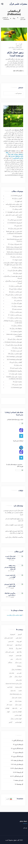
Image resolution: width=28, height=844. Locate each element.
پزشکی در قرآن (18, 267)
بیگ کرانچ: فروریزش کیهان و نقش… (9, 585)
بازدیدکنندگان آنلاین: (18, 740)
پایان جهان (14, 708)
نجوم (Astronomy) (17, 387)
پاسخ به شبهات (18, 259)
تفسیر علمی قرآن (9, 652)
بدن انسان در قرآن (17, 257)
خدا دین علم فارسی (18, 158)
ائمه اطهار (19, 201)
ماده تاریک (13, 690)
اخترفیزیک (12, 634)
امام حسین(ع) (18, 236)
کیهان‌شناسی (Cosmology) (15, 356)
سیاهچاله (19, 666)
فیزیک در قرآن (18, 348)
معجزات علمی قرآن (18, 4)
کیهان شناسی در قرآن (16, 353)
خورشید (11, 655)
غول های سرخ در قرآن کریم (14, 345)
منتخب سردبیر (18, 384)
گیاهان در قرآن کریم (16, 362)
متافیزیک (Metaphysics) (16, 371)
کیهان (8, 711)
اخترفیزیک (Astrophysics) (15, 222)
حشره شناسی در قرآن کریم (15, 47)
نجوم (11, 701)
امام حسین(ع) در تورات (16, 244)
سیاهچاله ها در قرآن (17, 328)
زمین (11, 659)
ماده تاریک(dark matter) (16, 694)
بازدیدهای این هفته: (18, 760)
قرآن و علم (19, 680)
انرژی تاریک (9, 645)
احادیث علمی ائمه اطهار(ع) (15, 212)
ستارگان (10, 662)
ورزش (25, 827)
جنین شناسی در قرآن (16, 291)
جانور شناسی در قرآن (16, 286)
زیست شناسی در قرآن (18, 49)
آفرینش (20, 634)
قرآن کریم (9, 687)
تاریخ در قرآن (18, 273)
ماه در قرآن (19, 365)
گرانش (10, 722)
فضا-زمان (11, 673)
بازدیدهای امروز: (18, 744)
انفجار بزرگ (19, 648)
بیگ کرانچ (19, 652)
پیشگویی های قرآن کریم (15, 270)
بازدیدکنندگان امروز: (17, 748)
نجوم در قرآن (18, 704)
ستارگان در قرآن (17, 325)
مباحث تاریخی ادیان (17, 368)
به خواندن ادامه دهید (18, 70)
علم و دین (19, 673)
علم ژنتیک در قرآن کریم (16, 339)
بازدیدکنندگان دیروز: (18, 756)
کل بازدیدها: (20, 772)
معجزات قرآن (18, 381)
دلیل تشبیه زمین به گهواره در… (10, 576)
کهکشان (7, 708)
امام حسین (19, 225)
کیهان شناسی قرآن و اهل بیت (14, 615)
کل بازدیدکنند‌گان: (18, 776)
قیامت (20, 690)
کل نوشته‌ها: (19, 784)
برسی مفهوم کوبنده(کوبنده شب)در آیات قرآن (9, 567)
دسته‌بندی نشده (18, 309)
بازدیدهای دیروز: (18, 752)
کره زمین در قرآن (17, 350)
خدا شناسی (19, 300)
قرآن (10, 676)
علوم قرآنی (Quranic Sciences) (14, 342)
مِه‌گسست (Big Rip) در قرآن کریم (14, 537)
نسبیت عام (9, 704)
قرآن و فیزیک (18, 687)
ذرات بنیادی (19, 659)
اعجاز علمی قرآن (8, 638)
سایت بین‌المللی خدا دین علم (16, 156)
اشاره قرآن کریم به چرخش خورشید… (10, 557)
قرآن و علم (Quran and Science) (14, 683)
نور (21, 708)
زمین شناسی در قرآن (16, 315)
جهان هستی (19, 655)
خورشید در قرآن (18, 306)
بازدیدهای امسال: (18, 768)
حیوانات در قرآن (18, 297)
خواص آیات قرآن (17, 303)
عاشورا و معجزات (17, 331)
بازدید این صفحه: (18, 780)
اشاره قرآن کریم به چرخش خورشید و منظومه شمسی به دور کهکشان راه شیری (13, 512)
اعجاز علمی (19, 638)
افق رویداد (19, 641)
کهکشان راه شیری (17, 711)
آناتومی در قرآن (18, 198)
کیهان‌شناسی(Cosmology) (15, 359)
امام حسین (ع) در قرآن (16, 228)
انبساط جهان (18, 645)
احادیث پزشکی (18, 209)
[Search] (7, 92)
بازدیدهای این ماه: (18, 764)
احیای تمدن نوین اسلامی (16, 220)
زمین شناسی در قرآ (17, 312)
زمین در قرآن (18, 662)
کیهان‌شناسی (18, 722)
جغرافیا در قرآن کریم (16, 289)
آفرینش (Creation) (17, 195)
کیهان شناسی (18, 715)
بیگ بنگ (11, 648)
